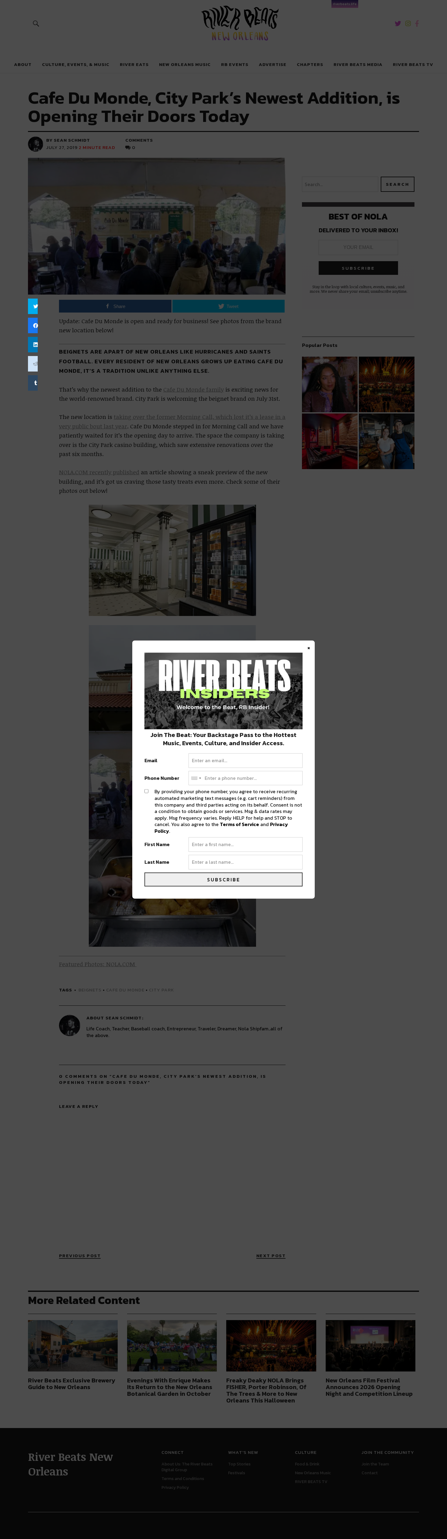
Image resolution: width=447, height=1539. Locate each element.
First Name (157, 844)
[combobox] (196, 778)
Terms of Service (239, 824)
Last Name (156, 862)
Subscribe (223, 879)
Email (151, 760)
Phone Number (161, 778)
